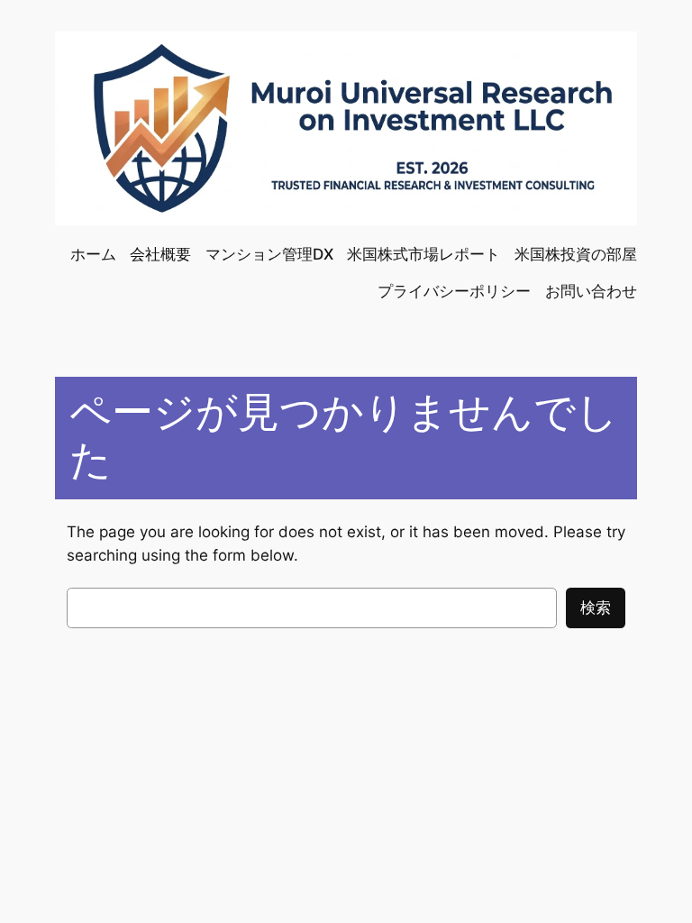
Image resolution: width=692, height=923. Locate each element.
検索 (595, 608)
